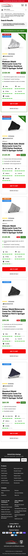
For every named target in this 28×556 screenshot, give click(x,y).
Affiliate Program (19, 553)
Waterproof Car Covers (6, 507)
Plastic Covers (17, 475)
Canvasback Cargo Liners (21, 508)
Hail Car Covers (4, 504)
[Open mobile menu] (26, 5)
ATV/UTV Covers (5, 483)
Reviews (17, 490)
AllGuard (17, 546)
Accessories (17, 483)
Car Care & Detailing (18, 480)
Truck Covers (4, 473)
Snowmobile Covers (18, 473)
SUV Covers (4, 471)
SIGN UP (24, 460)
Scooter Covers (17, 471)
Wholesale (24, 553)
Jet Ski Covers (4, 480)
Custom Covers (17, 478)
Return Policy (7, 553)
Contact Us (3, 495)
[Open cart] (22, 5)
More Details (14, 108)
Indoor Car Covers (5, 509)
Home (2, 13)
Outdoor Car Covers (5, 511)
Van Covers (4, 475)
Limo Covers (4, 478)
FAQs (2, 492)
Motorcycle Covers (8, 13)
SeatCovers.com (18, 518)
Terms (3, 553)
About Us (17, 495)
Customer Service (5, 490)
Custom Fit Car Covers (6, 514)
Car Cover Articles (19, 492)
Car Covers (3, 468)
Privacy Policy (12, 553)
